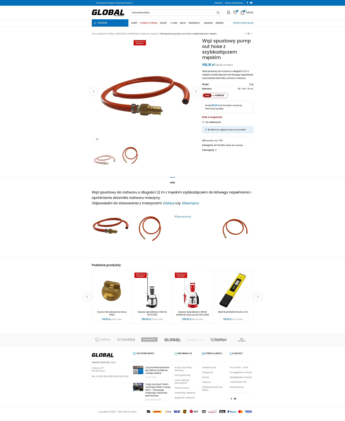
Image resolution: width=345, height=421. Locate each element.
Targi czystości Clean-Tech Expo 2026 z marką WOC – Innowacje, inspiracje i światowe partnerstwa (157, 390)
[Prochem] (149, 340)
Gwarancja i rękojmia (185, 392)
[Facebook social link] (247, 3)
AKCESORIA (219, 145)
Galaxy (168, 203)
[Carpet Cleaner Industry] (195, 340)
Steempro (190, 203)
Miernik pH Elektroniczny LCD (233, 311)
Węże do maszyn (149, 33)
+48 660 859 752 (238, 382)
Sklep (111, 33)
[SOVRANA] (126, 340)
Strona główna (99, 33)
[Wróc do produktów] (248, 33)
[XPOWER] (241, 340)
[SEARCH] (218, 12)
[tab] (172, 181)
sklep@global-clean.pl (241, 377)
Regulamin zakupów (185, 397)
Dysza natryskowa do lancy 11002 (112, 313)
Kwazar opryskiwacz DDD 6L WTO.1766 (152, 313)
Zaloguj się (207, 372)
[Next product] (251, 33)
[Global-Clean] (172, 340)
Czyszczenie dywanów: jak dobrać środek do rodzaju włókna (157, 370)
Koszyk (205, 377)
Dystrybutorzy (237, 387)
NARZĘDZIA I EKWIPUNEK (127, 33)
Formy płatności (183, 375)
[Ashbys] (218, 340)
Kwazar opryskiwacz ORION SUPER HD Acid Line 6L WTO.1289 (192, 313)
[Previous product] (245, 33)
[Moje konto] (228, 12)
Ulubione (206, 382)
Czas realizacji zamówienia (182, 381)
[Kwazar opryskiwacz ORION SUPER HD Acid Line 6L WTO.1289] (192, 290)
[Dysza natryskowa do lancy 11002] (112, 290)
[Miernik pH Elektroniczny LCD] (233, 290)
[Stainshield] (103, 340)
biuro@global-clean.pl (241, 372)
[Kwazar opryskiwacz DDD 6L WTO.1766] (152, 290)
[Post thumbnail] (138, 372)
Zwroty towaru (182, 387)
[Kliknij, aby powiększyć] (97, 139)
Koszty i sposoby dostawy (183, 369)
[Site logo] (108, 12)
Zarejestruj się (209, 367)
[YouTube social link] (251, 3)
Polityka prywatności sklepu (212, 388)
